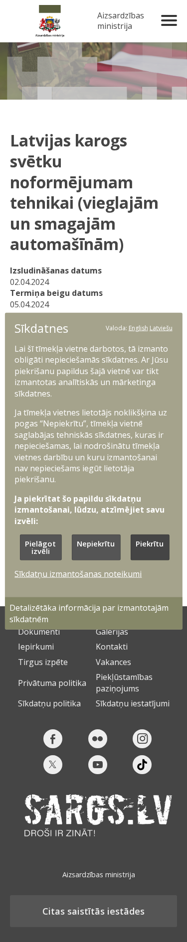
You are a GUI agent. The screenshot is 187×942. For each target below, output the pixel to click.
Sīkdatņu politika (49, 703)
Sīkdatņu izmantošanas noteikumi (78, 573)
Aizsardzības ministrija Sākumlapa (50, 21)
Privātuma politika (52, 682)
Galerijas (112, 631)
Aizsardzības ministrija (120, 20)
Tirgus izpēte (43, 662)
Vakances (113, 662)
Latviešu (161, 327)
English (138, 327)
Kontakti (112, 646)
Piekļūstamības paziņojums (124, 682)
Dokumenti (39, 631)
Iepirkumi (36, 646)
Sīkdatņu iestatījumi (133, 703)
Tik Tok (142, 764)
